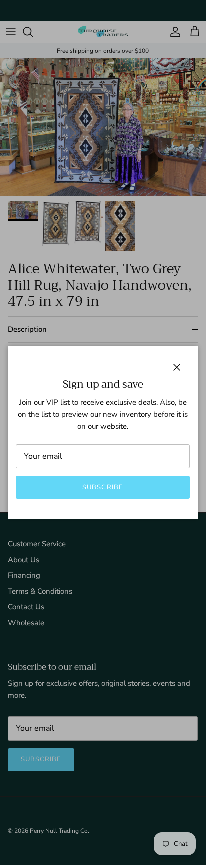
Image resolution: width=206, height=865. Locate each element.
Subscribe (102, 487)
